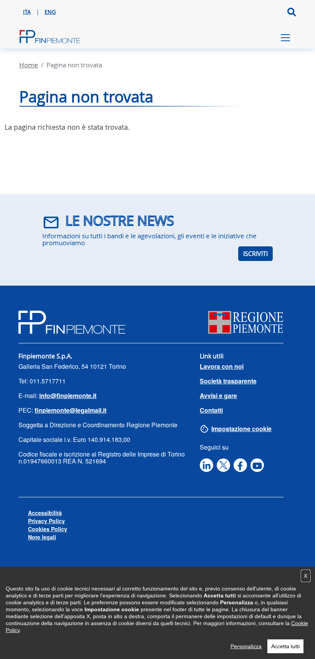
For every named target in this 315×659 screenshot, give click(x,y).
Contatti (211, 410)
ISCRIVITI (255, 253)
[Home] (50, 37)
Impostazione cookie (241, 428)
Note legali (42, 537)
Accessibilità (45, 513)
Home (28, 64)
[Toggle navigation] (285, 37)
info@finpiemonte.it (67, 395)
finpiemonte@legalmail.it (70, 410)
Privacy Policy (46, 521)
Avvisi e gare (218, 395)
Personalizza (246, 646)
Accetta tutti (285, 646)
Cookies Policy (47, 529)
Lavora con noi (222, 366)
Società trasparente (228, 380)
